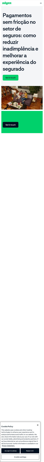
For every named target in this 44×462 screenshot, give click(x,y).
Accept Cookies (11, 451)
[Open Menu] (41, 3)
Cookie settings (20, 457)
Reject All (30, 451)
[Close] (37, 425)
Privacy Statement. (8, 446)
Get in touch (11, 78)
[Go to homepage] (6, 3)
